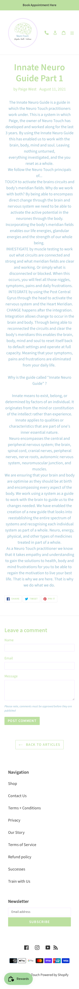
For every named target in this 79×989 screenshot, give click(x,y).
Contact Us (17, 796)
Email (8, 658)
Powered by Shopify (54, 974)
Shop (12, 784)
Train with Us (19, 881)
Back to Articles (42, 744)
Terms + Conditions (24, 808)
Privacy (14, 820)
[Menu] (72, 33)
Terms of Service (22, 845)
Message (11, 676)
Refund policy (19, 857)
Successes (16, 869)
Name (9, 640)
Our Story (16, 832)
